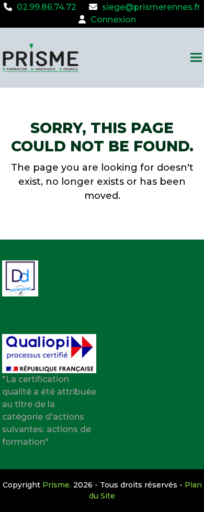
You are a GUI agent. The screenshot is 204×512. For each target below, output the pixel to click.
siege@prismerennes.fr (151, 7)
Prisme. (56, 485)
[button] (196, 57)
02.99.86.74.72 (46, 7)
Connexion (113, 20)
